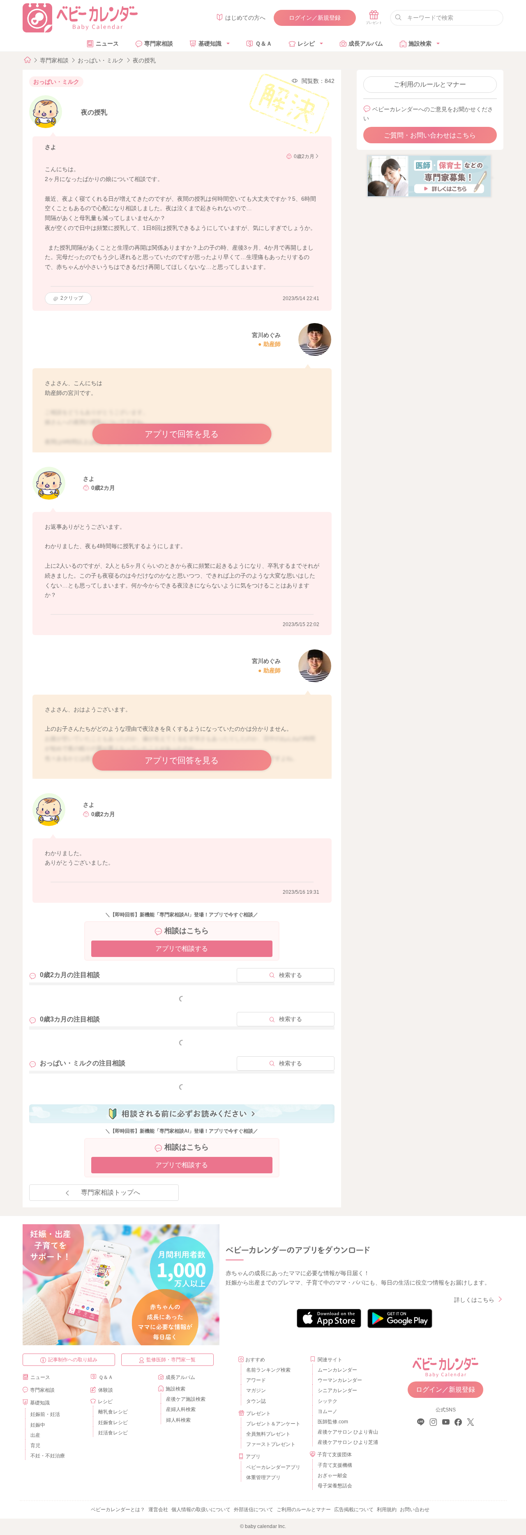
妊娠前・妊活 (45, 1414)
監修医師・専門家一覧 (171, 1360)
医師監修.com (333, 1422)
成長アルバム (365, 43)
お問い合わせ (414, 1509)
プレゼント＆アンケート (273, 1424)
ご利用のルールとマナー (430, 84)
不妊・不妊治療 (47, 1456)
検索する (290, 975)
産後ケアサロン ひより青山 (347, 1432)
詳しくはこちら (474, 1299)
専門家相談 (158, 43)
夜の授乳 (144, 60)
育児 (35, 1445)
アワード (256, 1380)
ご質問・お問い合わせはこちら (430, 135)
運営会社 (158, 1509)
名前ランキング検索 (268, 1370)
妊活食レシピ (113, 1433)
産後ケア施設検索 (185, 1399)
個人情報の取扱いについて (201, 1509)
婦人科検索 (178, 1420)
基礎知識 (209, 43)
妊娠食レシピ (113, 1422)
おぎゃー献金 (332, 1475)
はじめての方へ (245, 17)
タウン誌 (256, 1401)
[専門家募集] (429, 175)
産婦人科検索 (181, 1409)
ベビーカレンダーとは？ (118, 1509)
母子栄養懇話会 (335, 1486)
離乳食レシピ (113, 1412)
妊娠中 (37, 1425)
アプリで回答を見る (182, 433)
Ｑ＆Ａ (263, 43)
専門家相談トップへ (110, 1192)
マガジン (256, 1390)
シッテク (327, 1401)
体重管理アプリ (263, 1477)
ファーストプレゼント (270, 1444)
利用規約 (387, 1509)
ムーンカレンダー (337, 1370)
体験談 (105, 1390)
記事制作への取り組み (72, 1360)
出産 (35, 1435)
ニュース (107, 43)
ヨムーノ (327, 1411)
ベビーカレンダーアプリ (273, 1467)
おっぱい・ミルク (101, 60)
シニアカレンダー (337, 1390)
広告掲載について (354, 1509)
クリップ (71, 298)
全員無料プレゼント (268, 1434)
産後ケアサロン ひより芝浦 (347, 1442)
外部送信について (253, 1509)
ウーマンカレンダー (340, 1380)
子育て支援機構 (335, 1465)
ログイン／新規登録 (315, 17)
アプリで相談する (181, 948)
